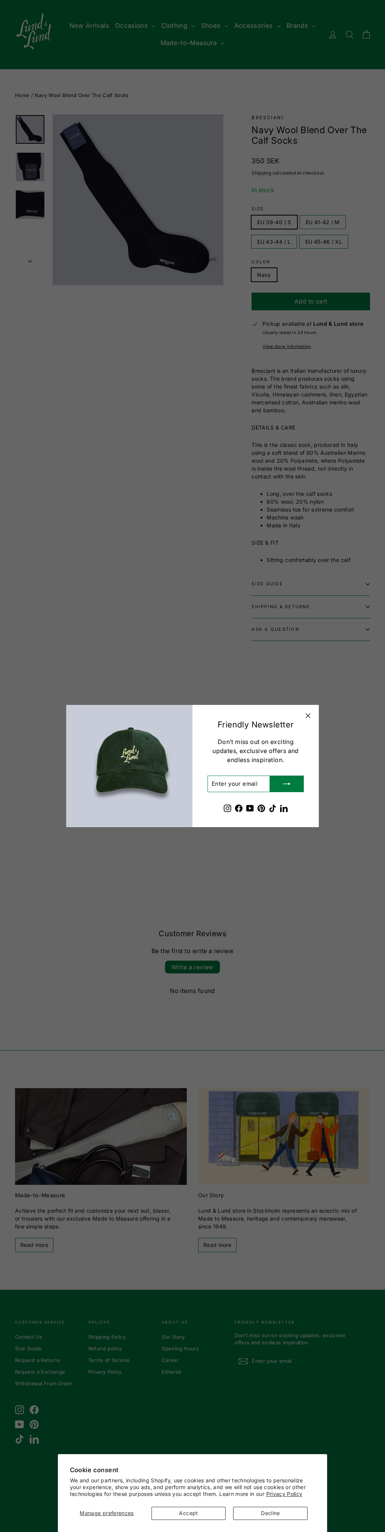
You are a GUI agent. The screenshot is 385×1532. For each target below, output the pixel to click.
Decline (270, 1513)
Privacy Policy (284, 1494)
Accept (188, 1513)
